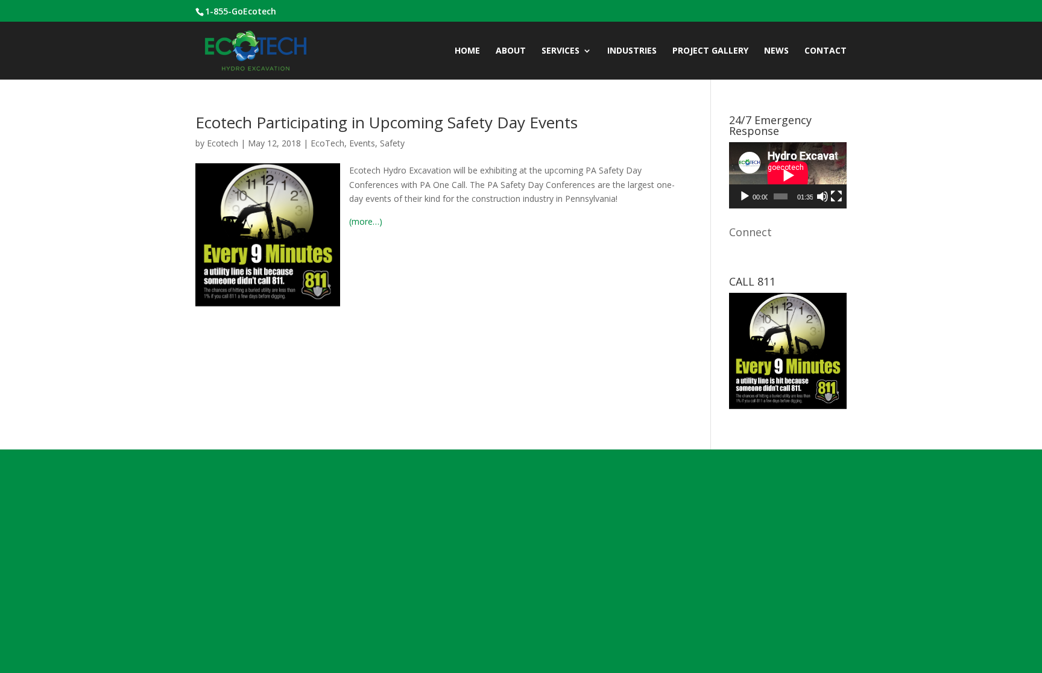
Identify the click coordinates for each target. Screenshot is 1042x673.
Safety (392, 143)
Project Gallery (710, 51)
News (776, 51)
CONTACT (825, 51)
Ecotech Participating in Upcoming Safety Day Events (386, 122)
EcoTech (327, 143)
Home (467, 51)
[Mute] (822, 196)
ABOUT (511, 51)
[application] (788, 175)
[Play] (745, 196)
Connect (750, 232)
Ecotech (222, 143)
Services (560, 51)
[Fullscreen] (836, 196)
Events (362, 143)
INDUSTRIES (632, 51)
